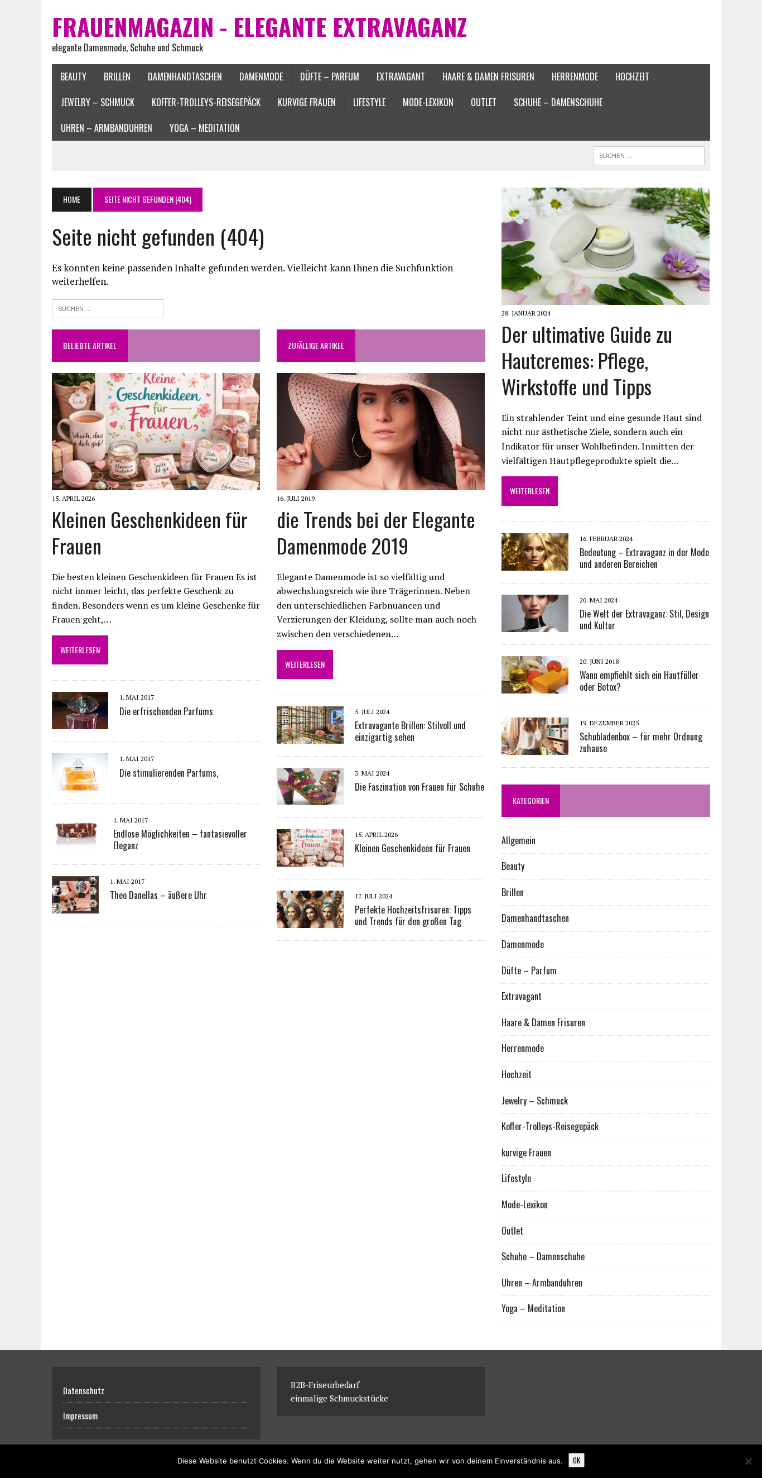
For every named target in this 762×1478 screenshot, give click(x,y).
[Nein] (748, 1461)
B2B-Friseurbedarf (325, 1384)
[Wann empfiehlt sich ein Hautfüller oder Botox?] (534, 686)
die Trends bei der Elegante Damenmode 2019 (376, 532)
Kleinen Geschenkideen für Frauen (150, 532)
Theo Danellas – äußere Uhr (158, 895)
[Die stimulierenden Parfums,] (80, 783)
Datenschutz (83, 1390)
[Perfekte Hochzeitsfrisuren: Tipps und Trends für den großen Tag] (310, 920)
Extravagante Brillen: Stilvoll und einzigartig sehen (410, 731)
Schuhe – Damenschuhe (558, 102)
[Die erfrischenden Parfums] (80, 722)
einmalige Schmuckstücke (339, 1398)
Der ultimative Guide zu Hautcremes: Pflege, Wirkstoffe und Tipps (586, 360)
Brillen (117, 76)
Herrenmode (575, 76)
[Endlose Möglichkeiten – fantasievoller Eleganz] (77, 844)
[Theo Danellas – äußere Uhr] (75, 906)
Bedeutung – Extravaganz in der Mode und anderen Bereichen (644, 558)
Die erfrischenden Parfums (166, 711)
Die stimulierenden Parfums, (168, 772)
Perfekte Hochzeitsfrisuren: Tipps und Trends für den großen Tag (413, 915)
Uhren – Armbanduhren (106, 128)
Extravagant (401, 76)
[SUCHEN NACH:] (649, 154)
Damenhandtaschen (185, 76)
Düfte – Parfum (329, 76)
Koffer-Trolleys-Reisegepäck (206, 102)
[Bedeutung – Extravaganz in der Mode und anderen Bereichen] (534, 563)
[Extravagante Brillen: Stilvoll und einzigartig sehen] (310, 736)
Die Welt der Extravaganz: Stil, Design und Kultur (644, 619)
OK (576, 1460)
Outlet (483, 102)
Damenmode (261, 76)
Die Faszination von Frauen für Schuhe (419, 786)
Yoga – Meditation (205, 128)
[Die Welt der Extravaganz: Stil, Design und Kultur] (534, 624)
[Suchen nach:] (107, 307)
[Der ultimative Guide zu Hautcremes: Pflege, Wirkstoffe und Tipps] (605, 297)
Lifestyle (369, 102)
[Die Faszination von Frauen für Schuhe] (310, 797)
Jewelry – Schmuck (97, 102)
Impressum (80, 1415)
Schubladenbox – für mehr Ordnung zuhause (641, 742)
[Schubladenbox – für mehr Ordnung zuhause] (534, 747)
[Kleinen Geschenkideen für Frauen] (156, 482)
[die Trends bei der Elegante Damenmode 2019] (381, 482)
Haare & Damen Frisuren (488, 76)
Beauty (73, 76)
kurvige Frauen (307, 102)
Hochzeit (632, 76)
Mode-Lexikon (428, 102)
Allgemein (518, 840)
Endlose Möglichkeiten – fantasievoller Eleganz (180, 839)
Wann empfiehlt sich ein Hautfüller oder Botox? (639, 680)
